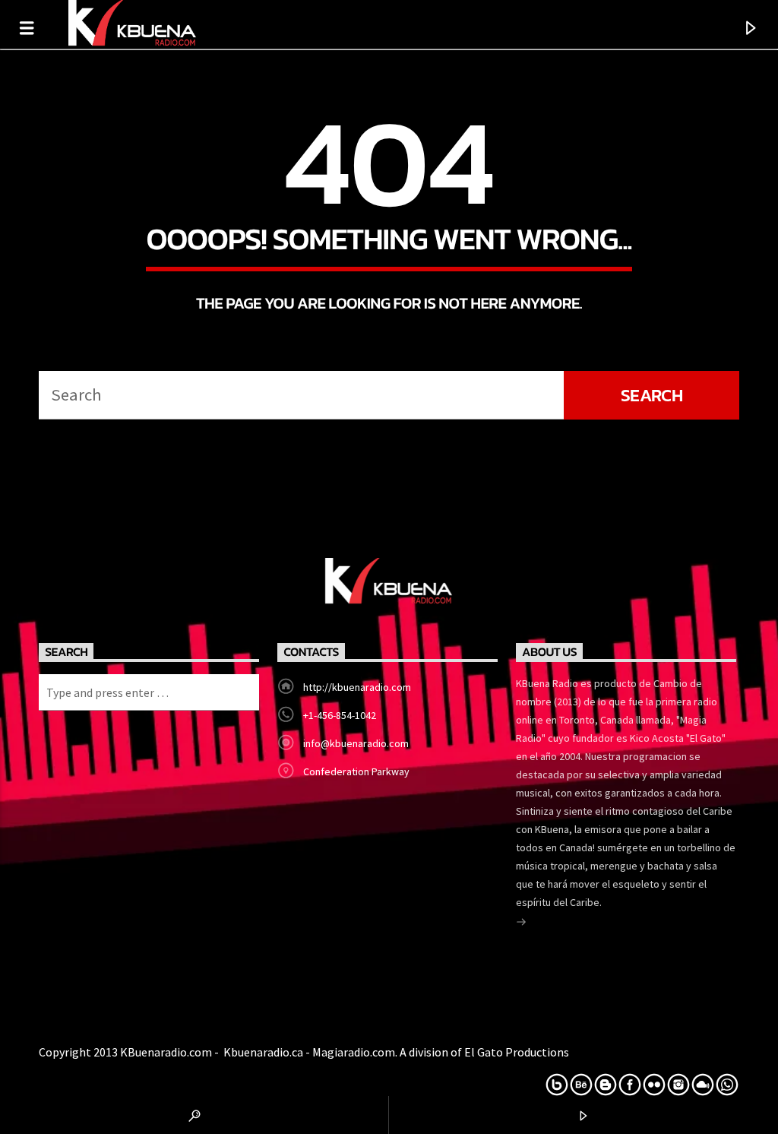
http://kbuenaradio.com (357, 687)
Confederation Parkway (356, 771)
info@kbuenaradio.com (356, 743)
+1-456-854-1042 (339, 715)
